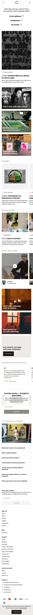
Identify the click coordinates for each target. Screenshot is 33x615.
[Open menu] (3, 2)
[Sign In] (29, 2)
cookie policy (23, 608)
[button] (15, 266)
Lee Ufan (9, 281)
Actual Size (13, 381)
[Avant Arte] (16, 2)
